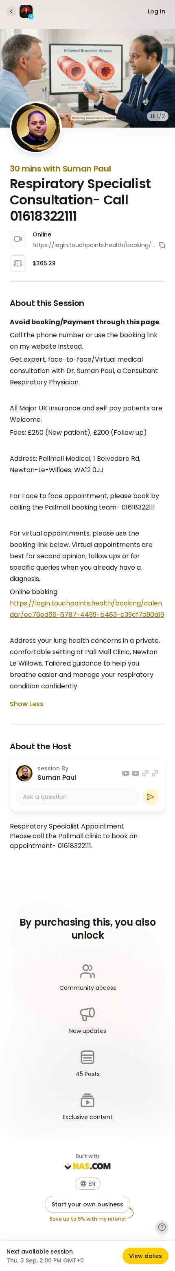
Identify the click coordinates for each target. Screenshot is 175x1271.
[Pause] (152, 116)
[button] (162, 245)
